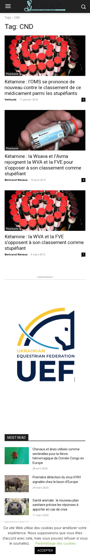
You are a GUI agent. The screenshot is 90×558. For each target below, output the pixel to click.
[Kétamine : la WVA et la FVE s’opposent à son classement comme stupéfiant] (45, 210)
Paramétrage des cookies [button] (55, 543)
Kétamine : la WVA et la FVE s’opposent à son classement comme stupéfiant (44, 242)
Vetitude (10, 99)
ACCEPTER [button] (45, 550)
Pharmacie (12, 73)
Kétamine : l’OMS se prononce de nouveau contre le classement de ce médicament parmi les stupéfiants (43, 87)
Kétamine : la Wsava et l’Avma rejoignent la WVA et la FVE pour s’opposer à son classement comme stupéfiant (43, 165)
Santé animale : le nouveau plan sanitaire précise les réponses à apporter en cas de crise (56, 504)
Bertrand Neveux (16, 180)
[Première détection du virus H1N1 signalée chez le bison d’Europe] (17, 483)
